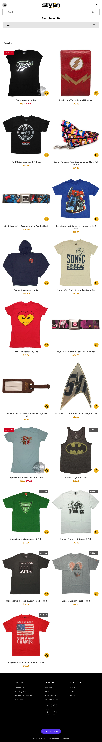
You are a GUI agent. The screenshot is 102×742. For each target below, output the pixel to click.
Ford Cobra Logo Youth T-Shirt (26, 162)
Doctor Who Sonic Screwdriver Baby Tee (76, 290)
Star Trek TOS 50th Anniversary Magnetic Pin (76, 413)
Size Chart (19, 699)
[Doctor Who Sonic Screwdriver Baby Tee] (76, 262)
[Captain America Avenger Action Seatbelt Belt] (26, 198)
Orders (72, 691)
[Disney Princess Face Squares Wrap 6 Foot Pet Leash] (76, 134)
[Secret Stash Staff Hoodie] (26, 262)
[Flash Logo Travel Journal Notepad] (76, 73)
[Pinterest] (47, 712)
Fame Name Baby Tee (26, 100)
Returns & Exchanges (23, 695)
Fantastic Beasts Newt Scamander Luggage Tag (26, 414)
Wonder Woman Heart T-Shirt (76, 601)
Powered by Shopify (60, 738)
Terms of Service (51, 699)
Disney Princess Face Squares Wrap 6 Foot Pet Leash (76, 163)
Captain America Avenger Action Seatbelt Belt (26, 226)
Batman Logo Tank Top (76, 477)
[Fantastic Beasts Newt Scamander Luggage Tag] (26, 386)
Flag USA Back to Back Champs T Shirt (26, 662)
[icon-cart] (97, 5)
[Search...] (93, 12)
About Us (48, 688)
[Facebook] (54, 705)
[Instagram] (54, 712)
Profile (72, 688)
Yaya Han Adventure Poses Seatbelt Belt (76, 352)
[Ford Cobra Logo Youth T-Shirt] (26, 134)
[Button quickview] (46, 93)
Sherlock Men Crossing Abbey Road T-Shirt (26, 601)
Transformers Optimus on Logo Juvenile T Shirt (76, 227)
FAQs (47, 691)
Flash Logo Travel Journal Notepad (76, 100)
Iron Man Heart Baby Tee (26, 352)
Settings (73, 695)
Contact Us (19, 688)
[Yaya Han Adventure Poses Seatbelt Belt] (76, 324)
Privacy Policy (50, 695)
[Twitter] (47, 705)
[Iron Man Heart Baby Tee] (26, 324)
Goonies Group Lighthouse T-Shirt (75, 539)
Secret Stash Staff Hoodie (26, 290)
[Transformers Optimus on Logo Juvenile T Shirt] (76, 198)
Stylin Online (46, 738)
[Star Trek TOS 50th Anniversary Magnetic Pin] (76, 386)
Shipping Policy (21, 691)
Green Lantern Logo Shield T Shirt (26, 539)
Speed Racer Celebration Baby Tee (26, 477)
